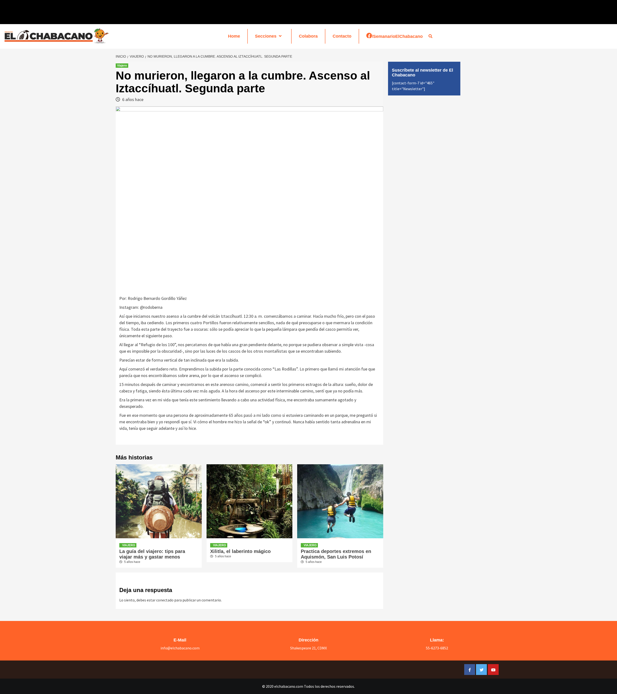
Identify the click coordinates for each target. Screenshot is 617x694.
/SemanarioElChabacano (397, 36)
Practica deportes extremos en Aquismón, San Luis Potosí (336, 554)
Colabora (308, 36)
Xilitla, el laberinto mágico (240, 551)
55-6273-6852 (437, 648)
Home (234, 36)
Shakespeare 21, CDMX (308, 648)
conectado (165, 600)
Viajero (122, 65)
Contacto (342, 36)
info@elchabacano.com (180, 648)
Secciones (265, 36)
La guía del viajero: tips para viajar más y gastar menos (152, 554)
